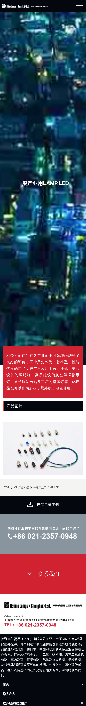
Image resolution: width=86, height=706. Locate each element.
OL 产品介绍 (21, 487)
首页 (6, 684)
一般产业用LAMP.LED (46, 487)
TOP (6, 487)
